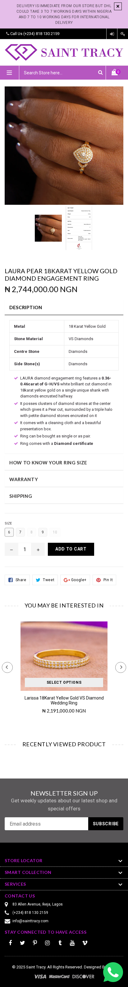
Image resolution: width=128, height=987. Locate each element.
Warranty (23, 479)
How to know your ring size (48, 462)
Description (25, 307)
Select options (64, 682)
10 (55, 532)
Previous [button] (7, 667)
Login (112, 34)
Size (8, 523)
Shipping (20, 496)
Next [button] (120, 667)
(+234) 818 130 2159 (41, 33)
